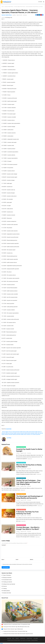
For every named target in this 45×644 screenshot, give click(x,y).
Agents (7, 431)
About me (9, 638)
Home (3, 6)
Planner (34, 434)
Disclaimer (36, 638)
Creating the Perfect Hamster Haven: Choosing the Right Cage (15, 631)
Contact (17, 638)
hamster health (19, 431)
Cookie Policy (22, 638)
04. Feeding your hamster (7, 581)
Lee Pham (14, 15)
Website (31, 559)
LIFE (32, 434)
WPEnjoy (36, 640)
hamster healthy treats (21, 434)
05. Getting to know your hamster (8, 584)
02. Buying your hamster (6, 577)
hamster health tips (13, 434)
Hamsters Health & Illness (9, 6)
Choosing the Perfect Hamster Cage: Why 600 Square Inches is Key (16, 626)
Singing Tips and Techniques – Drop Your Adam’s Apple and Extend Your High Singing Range (28, 482)
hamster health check (26, 431)
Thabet (1, 643)
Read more (30, 458)
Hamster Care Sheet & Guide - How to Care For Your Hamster (20, 640)
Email (17, 559)
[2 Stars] (2, 17)
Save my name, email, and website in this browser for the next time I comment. (17, 564)
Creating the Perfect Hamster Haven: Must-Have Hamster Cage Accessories (18, 633)
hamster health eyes (6, 433)
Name (3, 559)
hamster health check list (36, 431)
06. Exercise (4, 586)
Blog (13, 638)
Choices (10, 431)
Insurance (28, 434)
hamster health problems (26, 433)
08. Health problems (6, 590)
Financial (14, 431)
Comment (4, 545)
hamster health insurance (15, 433)
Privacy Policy (29, 638)
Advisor (3, 431)
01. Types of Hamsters (6, 575)
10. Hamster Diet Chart (6, 592)
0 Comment (25, 15)
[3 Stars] (3, 17)
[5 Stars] (4, 17)
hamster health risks (35, 433)
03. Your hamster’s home (7, 579)
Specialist (38, 434)
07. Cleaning (4, 588)
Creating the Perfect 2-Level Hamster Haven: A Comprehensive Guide (16, 624)
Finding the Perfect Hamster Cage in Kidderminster (13, 629)
